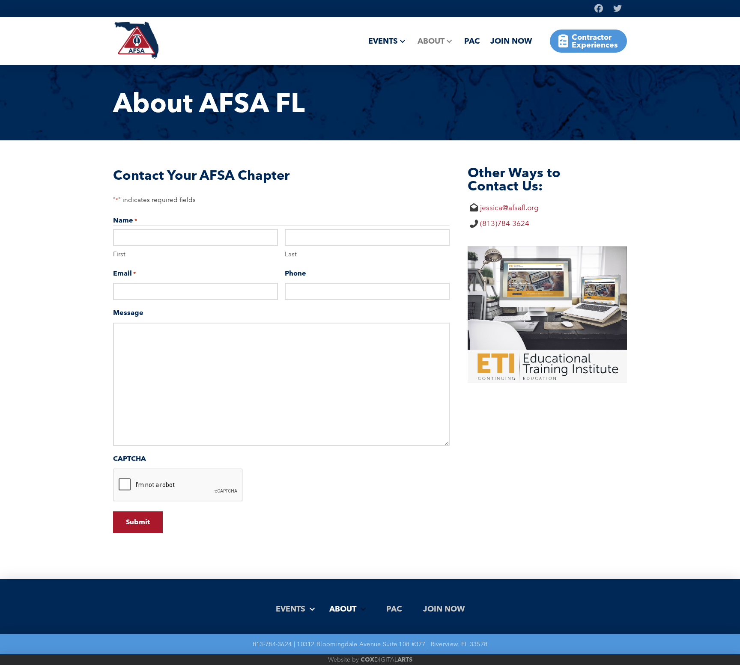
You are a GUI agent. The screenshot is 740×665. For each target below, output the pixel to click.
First (119, 254)
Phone (295, 273)
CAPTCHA (129, 458)
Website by (370, 659)
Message (128, 313)
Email (124, 273)
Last (291, 254)
